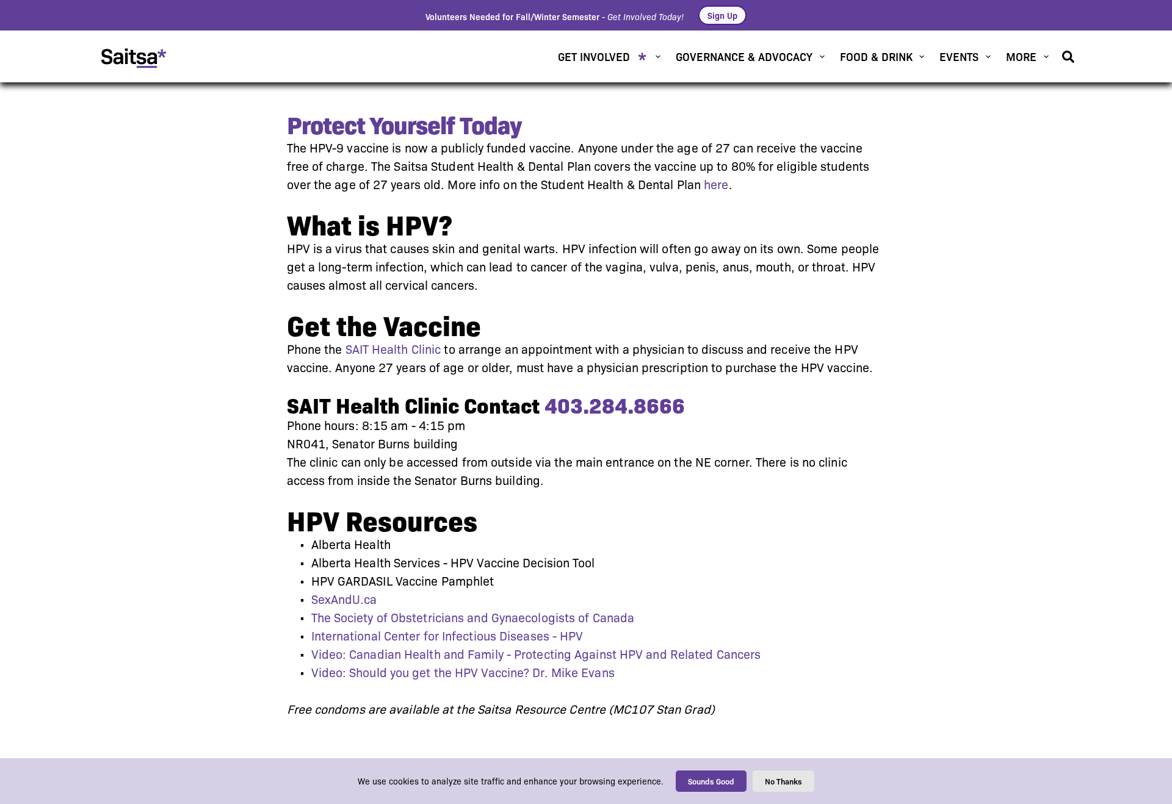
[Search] (1068, 57)
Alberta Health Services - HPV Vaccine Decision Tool (453, 563)
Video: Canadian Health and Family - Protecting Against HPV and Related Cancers (536, 654)
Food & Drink (876, 56)
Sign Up (722, 15)
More (1021, 56)
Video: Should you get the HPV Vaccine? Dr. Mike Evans (463, 673)
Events (958, 56)
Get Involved (594, 56)
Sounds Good (711, 781)
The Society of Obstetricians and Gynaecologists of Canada (473, 618)
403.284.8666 (614, 406)
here (716, 185)
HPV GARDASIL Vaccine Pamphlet (402, 581)
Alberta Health (351, 544)
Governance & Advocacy (744, 56)
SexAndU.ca (344, 599)
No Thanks (783, 781)
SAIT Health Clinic (393, 349)
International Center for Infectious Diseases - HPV (447, 636)
